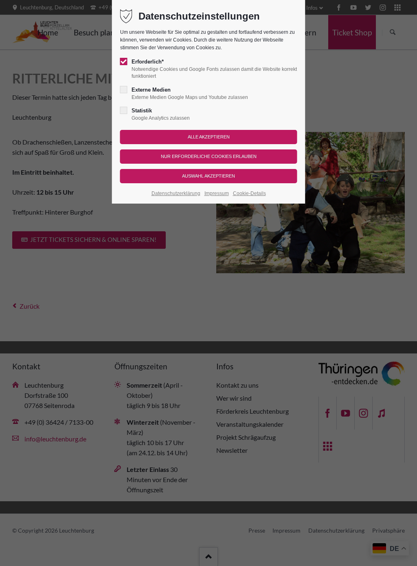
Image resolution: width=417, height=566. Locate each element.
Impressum (216, 193)
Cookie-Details (249, 193)
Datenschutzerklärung (175, 193)
